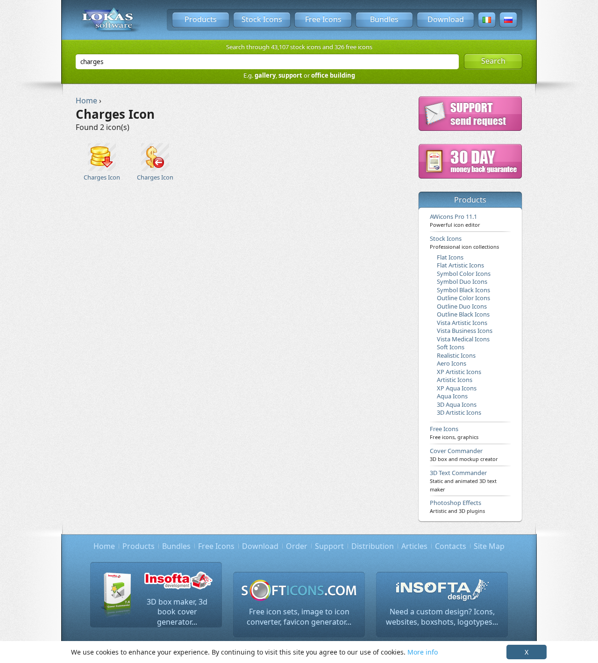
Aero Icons (451, 363)
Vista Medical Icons (463, 339)
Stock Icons (262, 19)
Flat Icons (450, 257)
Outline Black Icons (463, 314)
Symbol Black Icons (463, 290)
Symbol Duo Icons (462, 281)
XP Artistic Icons (459, 372)
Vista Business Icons (464, 330)
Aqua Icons (452, 396)
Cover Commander (464, 454)
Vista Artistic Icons (462, 322)
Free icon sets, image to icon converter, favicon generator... (299, 616)
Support (329, 546)
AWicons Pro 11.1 (455, 220)
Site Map (489, 546)
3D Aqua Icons (457, 404)
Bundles (384, 19)
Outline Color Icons (463, 298)
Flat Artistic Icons (460, 265)
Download (445, 19)
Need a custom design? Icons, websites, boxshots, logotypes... (442, 616)
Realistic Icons (456, 355)
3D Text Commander (463, 480)
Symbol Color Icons (464, 273)
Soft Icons (450, 347)
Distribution (372, 546)
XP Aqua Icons (457, 388)
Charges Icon (102, 177)
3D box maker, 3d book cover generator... (177, 612)
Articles (414, 546)
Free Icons (323, 19)
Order (296, 546)
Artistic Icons (454, 379)
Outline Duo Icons (462, 306)
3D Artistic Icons (459, 412)
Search (493, 61)
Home (104, 546)
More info (422, 652)
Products (201, 19)
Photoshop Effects (457, 506)
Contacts (450, 546)
